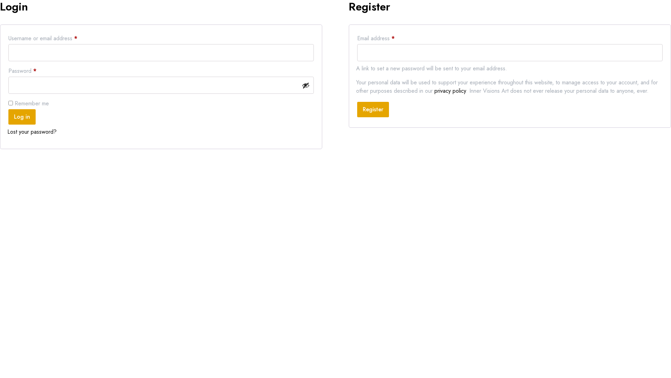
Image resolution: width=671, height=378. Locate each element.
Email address (386, 38)
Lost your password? (32, 132)
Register (373, 109)
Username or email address (53, 38)
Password (33, 70)
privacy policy (450, 91)
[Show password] (306, 85)
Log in (22, 117)
